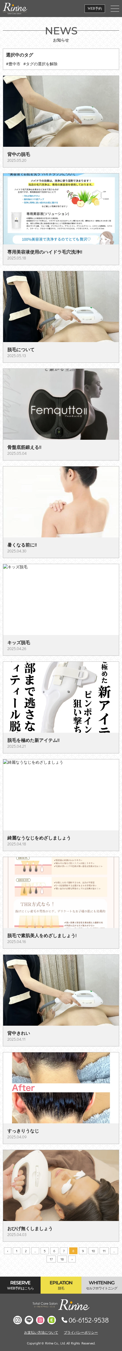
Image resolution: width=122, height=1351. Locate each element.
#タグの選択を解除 (40, 63)
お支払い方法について (41, 1332)
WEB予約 (95, 9)
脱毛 (61, 1285)
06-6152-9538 (89, 1320)
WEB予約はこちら (20, 1285)
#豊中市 (13, 63)
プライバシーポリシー (81, 1332)
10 (93, 1251)
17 (51, 1259)
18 (62, 1259)
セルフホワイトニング (101, 1285)
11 (104, 1251)
